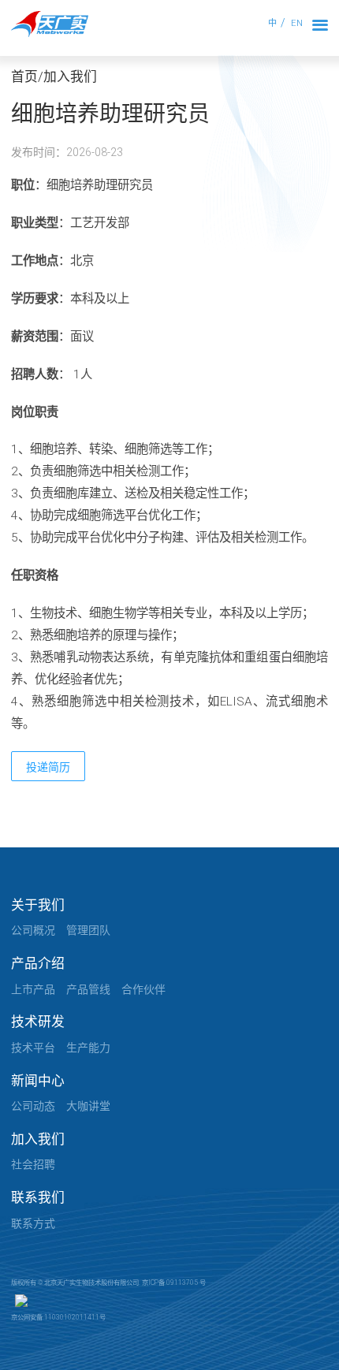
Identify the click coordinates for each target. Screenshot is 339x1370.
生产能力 (88, 1047)
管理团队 (88, 930)
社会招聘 (33, 1164)
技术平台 (33, 1047)
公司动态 (33, 1106)
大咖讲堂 (88, 1106)
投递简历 (48, 767)
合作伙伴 (143, 989)
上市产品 (33, 989)
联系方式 (33, 1223)
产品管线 (88, 989)
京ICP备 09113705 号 (174, 1282)
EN (297, 23)
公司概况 (33, 930)
